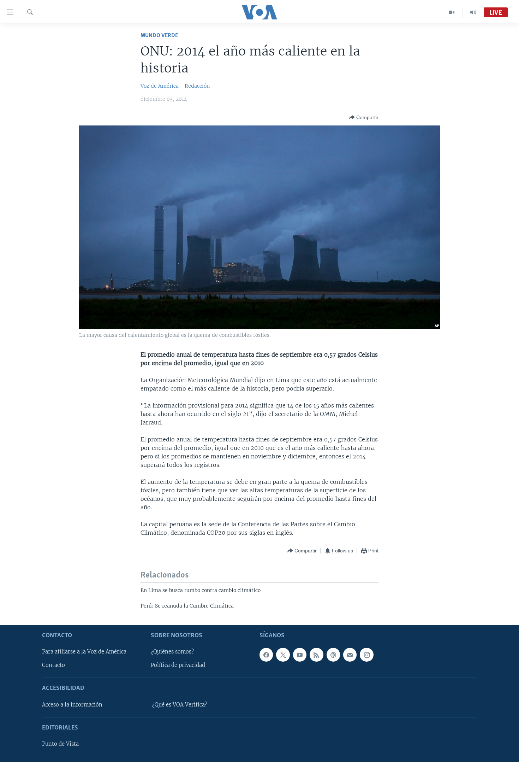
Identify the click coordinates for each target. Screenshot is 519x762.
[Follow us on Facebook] (266, 654)
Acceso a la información (72, 704)
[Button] (363, 117)
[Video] (452, 12)
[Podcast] (333, 654)
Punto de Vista (60, 744)
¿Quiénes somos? (172, 652)
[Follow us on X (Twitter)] (283, 654)
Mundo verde (159, 36)
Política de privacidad (178, 665)
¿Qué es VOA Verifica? (179, 704)
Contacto (53, 665)
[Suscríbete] (350, 654)
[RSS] (316, 654)
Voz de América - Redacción (175, 86)
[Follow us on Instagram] (366, 654)
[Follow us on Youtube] (299, 654)
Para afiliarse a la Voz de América (84, 652)
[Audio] (473, 12)
